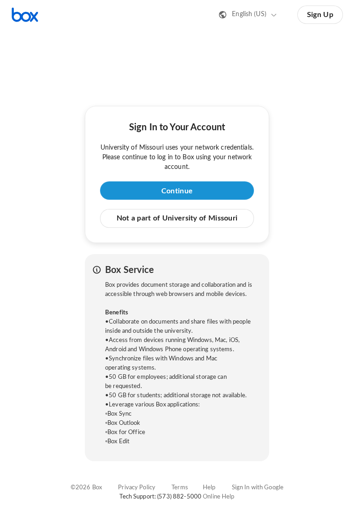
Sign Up (320, 14)
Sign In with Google (257, 488)
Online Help (218, 497)
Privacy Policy (136, 488)
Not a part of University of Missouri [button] (177, 218)
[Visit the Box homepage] (25, 14)
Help (209, 488)
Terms (179, 488)
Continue (177, 191)
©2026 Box (86, 488)
